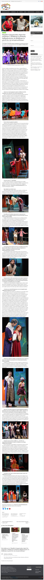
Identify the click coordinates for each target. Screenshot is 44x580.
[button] (9, 12)
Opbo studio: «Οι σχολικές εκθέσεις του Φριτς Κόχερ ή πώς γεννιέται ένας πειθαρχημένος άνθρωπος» (36, 59)
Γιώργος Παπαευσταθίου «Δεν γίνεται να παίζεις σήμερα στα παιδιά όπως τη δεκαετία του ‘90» (15, 537)
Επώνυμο (32, 45)
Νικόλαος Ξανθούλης (8, 554)
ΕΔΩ (6, 505)
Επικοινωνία (37, 569)
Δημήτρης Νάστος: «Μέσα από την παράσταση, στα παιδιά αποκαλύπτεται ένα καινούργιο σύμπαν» (36, 63)
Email (32, 35)
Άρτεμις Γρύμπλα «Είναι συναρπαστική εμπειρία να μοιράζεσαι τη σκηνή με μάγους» (25, 538)
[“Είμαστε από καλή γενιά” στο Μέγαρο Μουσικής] (5, 528)
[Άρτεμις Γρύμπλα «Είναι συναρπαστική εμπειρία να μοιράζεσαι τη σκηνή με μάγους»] (25, 528)
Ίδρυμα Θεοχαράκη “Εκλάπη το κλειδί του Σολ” (7, 522)
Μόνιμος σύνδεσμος (14, 555)
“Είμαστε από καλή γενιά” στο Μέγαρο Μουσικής (5, 536)
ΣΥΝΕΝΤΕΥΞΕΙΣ (4, 32)
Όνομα (32, 40)
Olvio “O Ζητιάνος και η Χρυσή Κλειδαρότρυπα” (5, 514)
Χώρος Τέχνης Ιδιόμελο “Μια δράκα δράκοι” (22, 522)
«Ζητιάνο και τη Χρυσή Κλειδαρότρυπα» (10, 44)
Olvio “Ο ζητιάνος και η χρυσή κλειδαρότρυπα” (14, 514)
